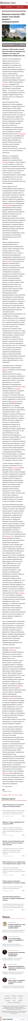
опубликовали (6, 205)
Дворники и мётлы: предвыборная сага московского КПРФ (13, 823)
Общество (20, 7)
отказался (17, 389)
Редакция (20, 1000)
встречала (16, 468)
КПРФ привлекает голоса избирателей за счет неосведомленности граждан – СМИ (14, 862)
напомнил (8, 536)
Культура (8, 1000)
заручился (5, 84)
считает (11, 650)
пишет (9, 261)
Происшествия (7, 998)
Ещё (22, 1019)
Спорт (14, 1000)
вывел (23, 386)
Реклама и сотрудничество (14, 1002)
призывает (19, 686)
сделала (11, 698)
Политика (9, 7)
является (5, 370)
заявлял (21, 593)
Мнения (6, 916)
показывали (21, 134)
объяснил (5, 773)
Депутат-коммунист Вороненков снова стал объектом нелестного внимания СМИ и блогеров (13, 842)
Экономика (20, 996)
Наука (20, 998)
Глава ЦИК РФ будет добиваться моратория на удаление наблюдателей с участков (14, 898)
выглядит (14, 401)
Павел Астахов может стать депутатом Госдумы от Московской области (13, 805)
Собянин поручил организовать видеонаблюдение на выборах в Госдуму (14, 882)
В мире (14, 998)
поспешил (5, 162)
